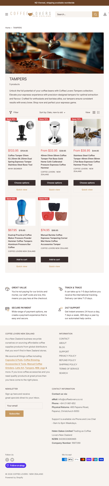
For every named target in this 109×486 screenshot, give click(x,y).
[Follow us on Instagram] (7, 460)
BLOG (62, 347)
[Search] (95, 14)
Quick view (21, 189)
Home (7, 28)
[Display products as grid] (94, 112)
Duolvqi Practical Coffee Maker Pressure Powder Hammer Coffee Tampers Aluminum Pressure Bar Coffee (20, 241)
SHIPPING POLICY (68, 364)
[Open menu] (6, 14)
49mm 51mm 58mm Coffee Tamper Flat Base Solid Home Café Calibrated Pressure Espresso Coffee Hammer (53, 161)
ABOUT (62, 343)
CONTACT (64, 338)
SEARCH (63, 373)
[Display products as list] (98, 112)
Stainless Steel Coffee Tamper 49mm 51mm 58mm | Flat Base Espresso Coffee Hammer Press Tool (87, 160)
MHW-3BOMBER (15, 169)
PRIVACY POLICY (67, 355)
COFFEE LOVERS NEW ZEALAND (21, 251)
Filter (16, 112)
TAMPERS (17, 28)
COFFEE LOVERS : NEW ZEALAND (51, 173)
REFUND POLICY (67, 360)
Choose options (21, 182)
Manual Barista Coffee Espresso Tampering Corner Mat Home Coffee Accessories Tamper (54, 240)
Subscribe (14, 413)
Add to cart (21, 259)
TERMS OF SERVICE (69, 368)
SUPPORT (64, 351)
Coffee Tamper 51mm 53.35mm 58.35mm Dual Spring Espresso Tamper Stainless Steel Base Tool (20, 160)
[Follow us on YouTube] (12, 460)
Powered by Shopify (14, 477)
